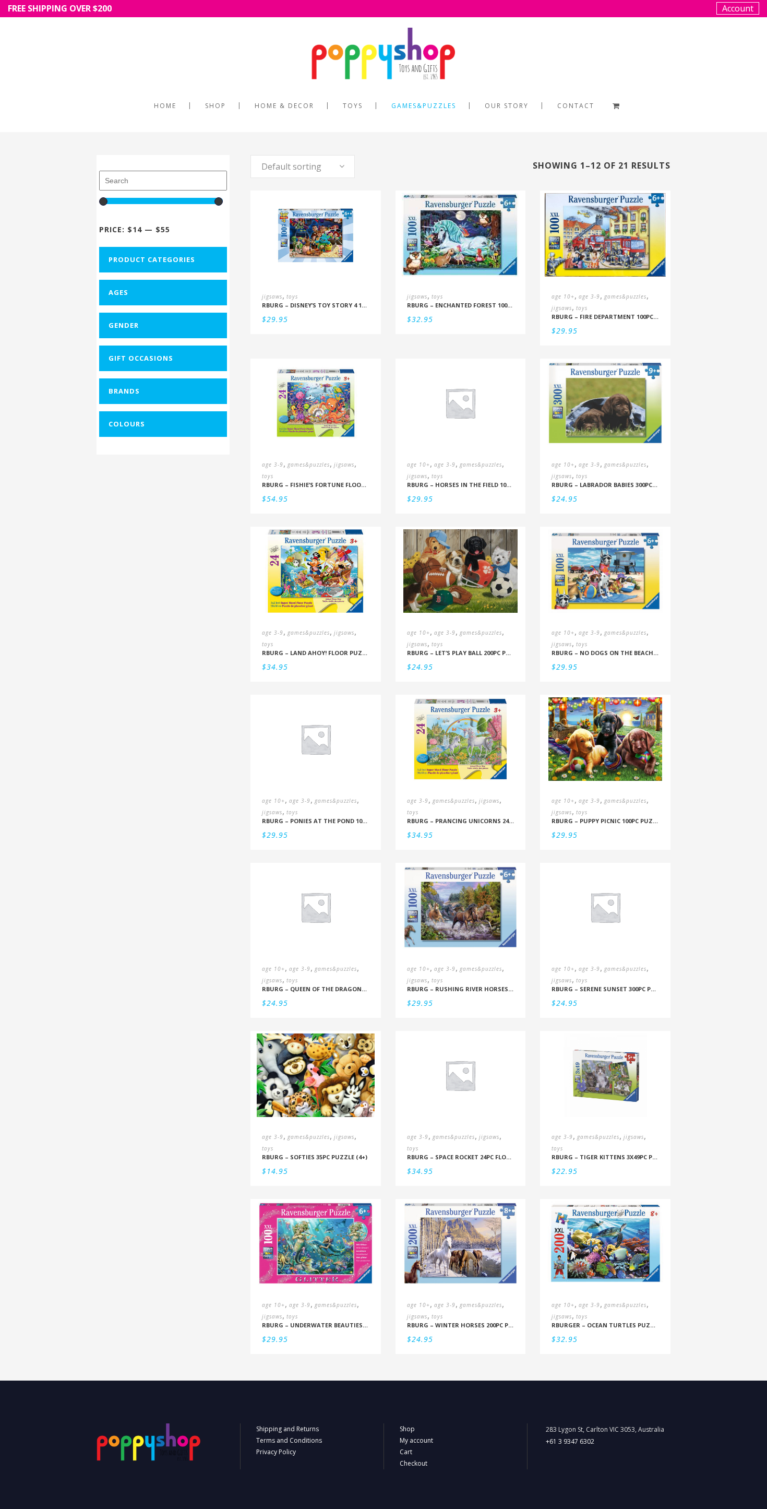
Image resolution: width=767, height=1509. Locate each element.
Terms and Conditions (289, 1440)
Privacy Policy (276, 1451)
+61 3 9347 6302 (570, 1441)
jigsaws (272, 296)
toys (292, 296)
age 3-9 (589, 296)
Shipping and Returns (287, 1428)
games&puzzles (625, 296)
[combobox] (302, 166)
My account (416, 1440)
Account (737, 8)
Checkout (413, 1463)
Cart (406, 1451)
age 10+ (563, 296)
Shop (407, 1428)
